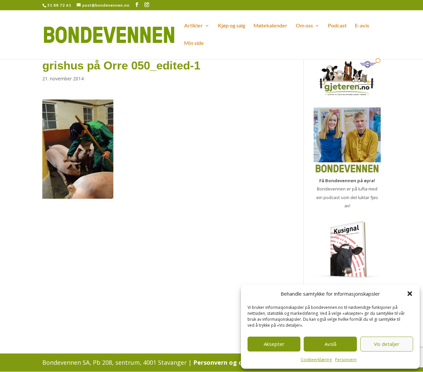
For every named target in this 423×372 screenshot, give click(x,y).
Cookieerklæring (316, 359)
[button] (409, 293)
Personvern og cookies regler (237, 362)
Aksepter (274, 344)
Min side (194, 43)
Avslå (330, 344)
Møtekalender (270, 25)
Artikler (193, 25)
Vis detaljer (387, 344)
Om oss (304, 25)
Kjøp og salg (231, 25)
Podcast (337, 25)
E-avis (362, 25)
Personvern (346, 359)
